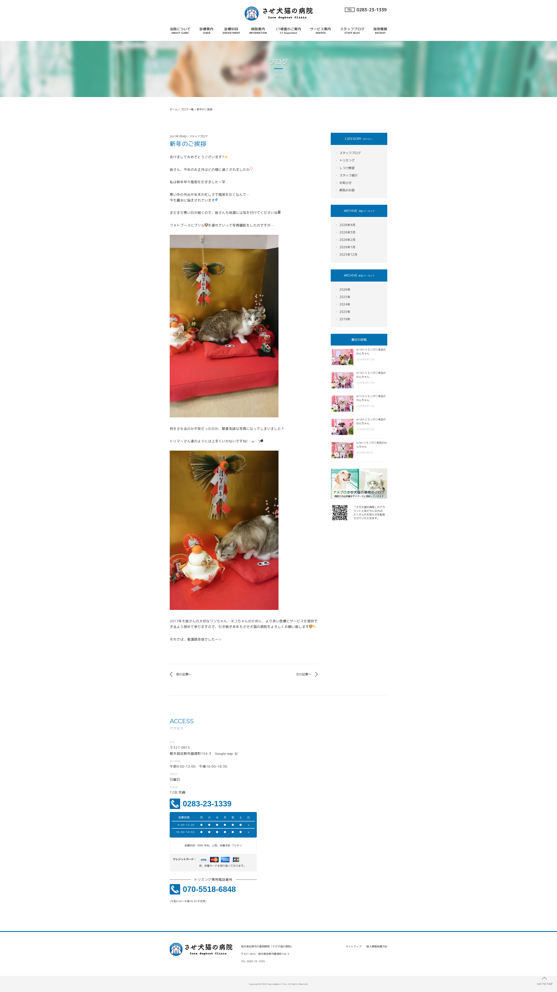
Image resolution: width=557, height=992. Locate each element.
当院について (180, 30)
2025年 (344, 297)
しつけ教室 (347, 168)
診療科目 (231, 30)
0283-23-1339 (207, 803)
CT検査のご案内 (288, 30)
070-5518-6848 (209, 889)
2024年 (344, 304)
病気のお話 (347, 190)
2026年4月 (347, 225)
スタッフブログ (352, 30)
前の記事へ (183, 674)
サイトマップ (353, 946)
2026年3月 (347, 232)
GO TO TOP (545, 983)
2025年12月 (348, 254)
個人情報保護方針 (376, 946)
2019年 (344, 319)
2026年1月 (347, 247)
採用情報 (380, 30)
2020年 (344, 312)
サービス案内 (320, 30)
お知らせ (345, 183)
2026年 (344, 289)
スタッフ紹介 (348, 175)
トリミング (347, 160)
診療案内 (206, 30)
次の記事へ (303, 674)
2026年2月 (347, 240)
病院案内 (258, 30)
